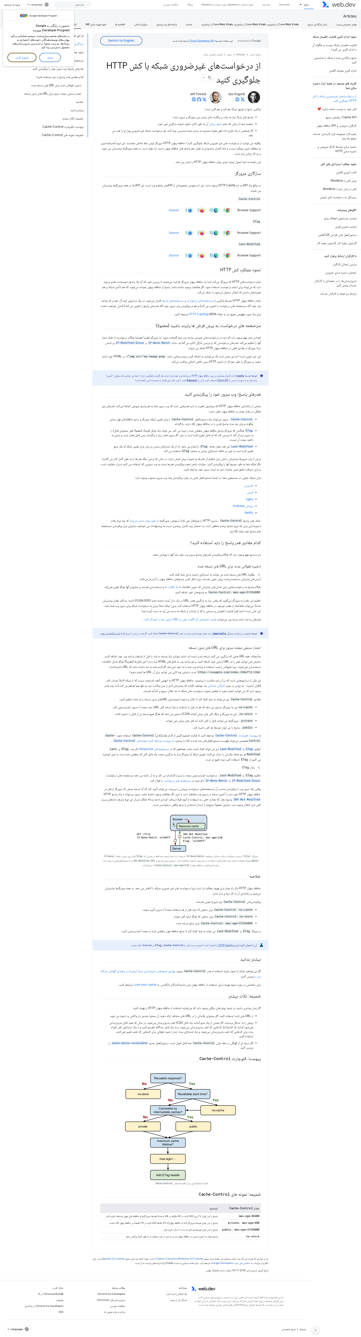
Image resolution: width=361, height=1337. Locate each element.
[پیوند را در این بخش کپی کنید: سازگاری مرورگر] (231, 173)
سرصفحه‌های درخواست (200, 301)
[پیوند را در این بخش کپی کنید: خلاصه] (246, 876)
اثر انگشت (173, 587)
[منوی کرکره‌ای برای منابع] (299, 4)
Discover (284, 4)
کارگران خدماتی (216, 686)
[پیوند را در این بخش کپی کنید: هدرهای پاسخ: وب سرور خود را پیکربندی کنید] (181, 394)
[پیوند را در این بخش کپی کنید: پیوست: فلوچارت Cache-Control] (195, 1059)
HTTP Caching (199, 314)
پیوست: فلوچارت (236, 735)
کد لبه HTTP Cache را (227, 945)
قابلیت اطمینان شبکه (213, 54)
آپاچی (250, 492)
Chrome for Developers (111, 1294)
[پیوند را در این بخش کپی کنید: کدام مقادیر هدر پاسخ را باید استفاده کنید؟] (186, 543)
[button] (180, 576)
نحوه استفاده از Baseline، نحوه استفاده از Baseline (227, 4)
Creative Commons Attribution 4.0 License (179, 1258)
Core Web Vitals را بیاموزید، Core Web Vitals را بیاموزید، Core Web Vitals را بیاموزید (250, 24)
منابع (306, 4)
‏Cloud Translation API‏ (201, 40)
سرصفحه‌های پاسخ (173, 301)
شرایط (303, 1329)
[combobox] (73, 4)
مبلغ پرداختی (140, 24)
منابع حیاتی (215, 124)
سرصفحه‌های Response (154, 749)
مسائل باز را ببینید (178, 1300)
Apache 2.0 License (113, 1258)
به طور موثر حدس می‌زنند (144, 521)
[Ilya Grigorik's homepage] (237, 100)
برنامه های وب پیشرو (166, 24)
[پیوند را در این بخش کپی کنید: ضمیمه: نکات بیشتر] (225, 996)
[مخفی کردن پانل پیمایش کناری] (315, 1330)
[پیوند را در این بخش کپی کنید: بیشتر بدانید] (237, 959)
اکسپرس (248, 486)
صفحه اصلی (255, 54)
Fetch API (222, 380)
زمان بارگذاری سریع (317, 24)
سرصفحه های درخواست (177, 781)
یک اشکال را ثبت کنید (176, 1294)
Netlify (249, 513)
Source (174, 210)
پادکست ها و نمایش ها (114, 1312)
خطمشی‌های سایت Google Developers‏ (230, 1263)
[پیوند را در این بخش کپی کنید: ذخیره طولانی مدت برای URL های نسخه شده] (194, 566)
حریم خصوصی (288, 1329)
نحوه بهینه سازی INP (96, 24)
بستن (50, 57)
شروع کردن (21, 57)
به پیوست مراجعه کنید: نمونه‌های (144, 741)
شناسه (189, 24)
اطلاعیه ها (120, 24)
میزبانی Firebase (243, 506)
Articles (349, 16)
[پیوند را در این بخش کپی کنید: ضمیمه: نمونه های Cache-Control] (195, 1194)
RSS (61, 1312)
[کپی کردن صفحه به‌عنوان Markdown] (209, 77)
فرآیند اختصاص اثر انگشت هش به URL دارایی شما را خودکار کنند (180, 619)
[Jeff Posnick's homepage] (194, 100)
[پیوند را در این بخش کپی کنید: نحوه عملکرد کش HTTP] (216, 270)
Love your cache (144, 985)
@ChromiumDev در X (50, 1294)
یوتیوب (59, 1300)
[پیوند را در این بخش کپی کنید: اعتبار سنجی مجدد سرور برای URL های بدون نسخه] (185, 648)
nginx (249, 499)
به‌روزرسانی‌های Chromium (111, 1300)
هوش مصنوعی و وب (346, 24)
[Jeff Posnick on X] (204, 100)
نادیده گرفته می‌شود (110, 633)
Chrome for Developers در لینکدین (44, 1306)
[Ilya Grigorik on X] (243, 100)
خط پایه (266, 4)
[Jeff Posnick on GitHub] (199, 100)
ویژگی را (221, 633)
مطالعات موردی (170, 4)
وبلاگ (190, 4)
